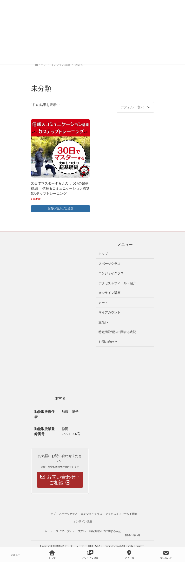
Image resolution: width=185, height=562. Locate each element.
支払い (103, 322)
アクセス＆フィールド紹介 (117, 283)
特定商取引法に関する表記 (117, 332)
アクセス (129, 558)
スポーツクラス (109, 263)
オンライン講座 (109, 293)
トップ (103, 254)
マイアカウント (109, 312)
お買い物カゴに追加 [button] (60, 208)
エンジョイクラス (111, 273)
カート (103, 303)
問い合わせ (166, 558)
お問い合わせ (108, 342)
